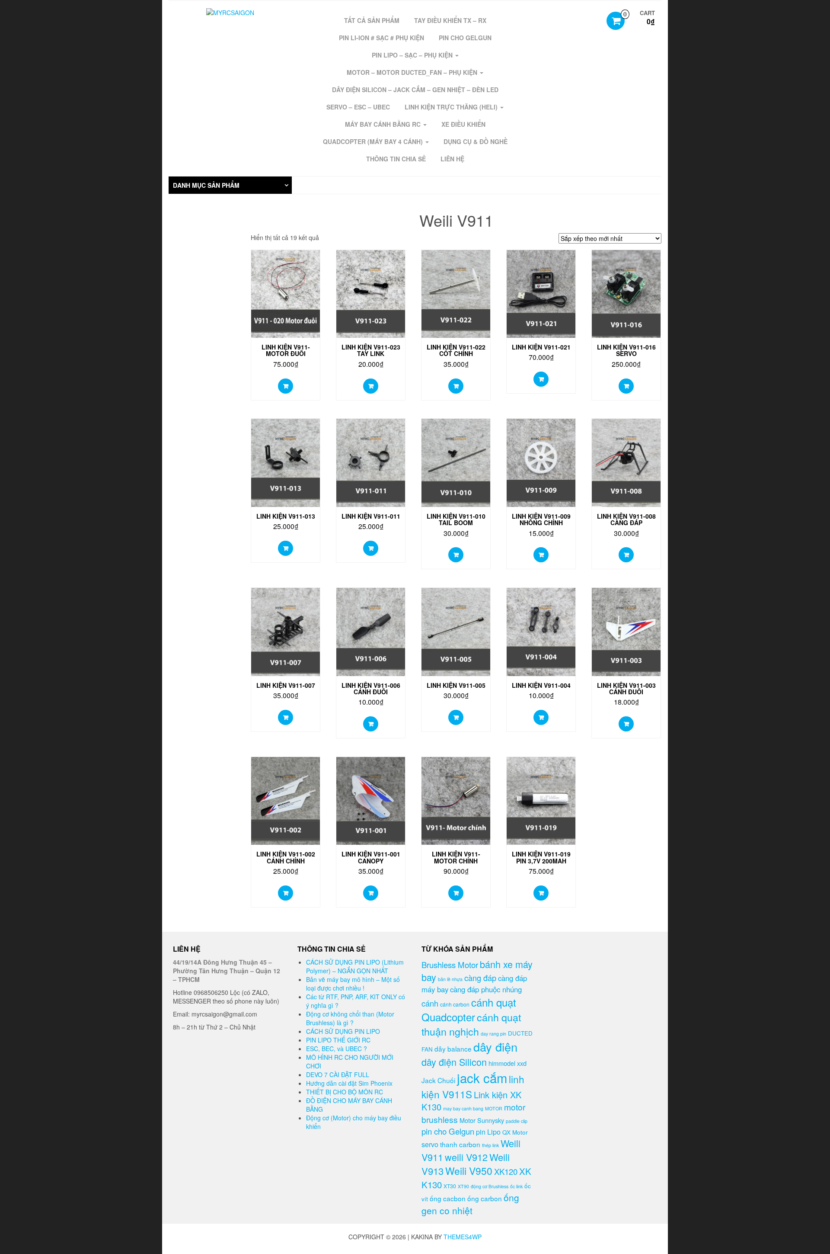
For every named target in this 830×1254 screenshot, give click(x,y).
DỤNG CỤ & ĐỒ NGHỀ (476, 141)
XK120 (505, 1171)
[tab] (230, 185)
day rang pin (493, 1033)
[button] (230, 185)
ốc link (516, 1186)
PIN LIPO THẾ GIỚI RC (338, 1040)
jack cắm (482, 1077)
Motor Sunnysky (482, 1120)
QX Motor (514, 1132)
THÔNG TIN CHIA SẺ (396, 158)
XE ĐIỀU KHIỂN (463, 124)
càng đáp (480, 977)
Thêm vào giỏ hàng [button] (285, 386)
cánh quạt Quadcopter (468, 1009)
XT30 (450, 1186)
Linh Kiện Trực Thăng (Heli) (452, 107)
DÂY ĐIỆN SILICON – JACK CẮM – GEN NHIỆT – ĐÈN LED (415, 89)
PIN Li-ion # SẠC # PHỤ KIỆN (381, 37)
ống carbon (484, 1198)
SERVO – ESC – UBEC (358, 107)
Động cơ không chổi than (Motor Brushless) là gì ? (350, 1018)
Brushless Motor (449, 964)
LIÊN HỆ (452, 158)
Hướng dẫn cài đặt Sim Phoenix (349, 1083)
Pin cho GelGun (465, 37)
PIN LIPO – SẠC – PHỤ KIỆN (413, 55)
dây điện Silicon (454, 1061)
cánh (429, 1003)
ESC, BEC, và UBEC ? (336, 1048)
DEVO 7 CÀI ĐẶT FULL (337, 1074)
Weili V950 (468, 1171)
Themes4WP (463, 1236)
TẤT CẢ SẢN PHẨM (371, 20)
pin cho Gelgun (447, 1131)
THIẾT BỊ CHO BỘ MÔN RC (344, 1091)
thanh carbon (460, 1144)
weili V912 (466, 1157)
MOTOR (493, 1108)
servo (429, 1144)
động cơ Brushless (489, 1186)
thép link (490, 1145)
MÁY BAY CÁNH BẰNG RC (383, 124)
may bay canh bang (463, 1108)
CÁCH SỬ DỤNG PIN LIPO (343, 1031)
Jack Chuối (438, 1080)
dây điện (495, 1046)
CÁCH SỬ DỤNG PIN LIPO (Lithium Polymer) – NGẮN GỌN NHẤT (355, 966)
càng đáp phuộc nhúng (486, 989)
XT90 (463, 1186)
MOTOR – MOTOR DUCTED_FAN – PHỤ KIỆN (413, 72)
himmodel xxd (507, 1063)
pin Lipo (488, 1131)
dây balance (453, 1048)
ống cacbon (448, 1198)
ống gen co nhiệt (470, 1204)
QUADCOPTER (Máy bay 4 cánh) (374, 141)
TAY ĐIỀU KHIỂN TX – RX (450, 20)
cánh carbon (454, 1004)
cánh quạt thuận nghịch (471, 1024)
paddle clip (516, 1121)
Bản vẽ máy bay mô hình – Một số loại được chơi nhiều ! (353, 983)
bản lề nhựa (450, 979)
